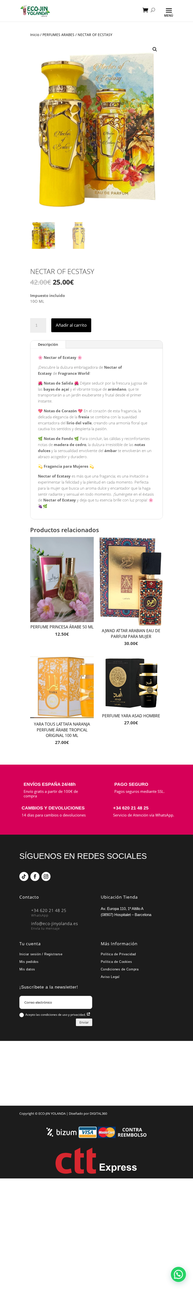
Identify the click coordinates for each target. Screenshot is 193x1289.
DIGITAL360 (98, 1113)
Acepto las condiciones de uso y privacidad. (55, 1014)
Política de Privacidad (118, 954)
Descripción (48, 344)
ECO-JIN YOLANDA (52, 1113)
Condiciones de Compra (120, 969)
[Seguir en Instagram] (46, 876)
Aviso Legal (110, 977)
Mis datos (27, 969)
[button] (154, 49)
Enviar (84, 1022)
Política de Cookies (116, 962)
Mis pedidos (29, 962)
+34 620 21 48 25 (131, 807)
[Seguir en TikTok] (23, 876)
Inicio (34, 34)
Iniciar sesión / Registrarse (41, 954)
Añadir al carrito (71, 325)
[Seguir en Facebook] (34, 876)
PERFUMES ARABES (58, 34)
